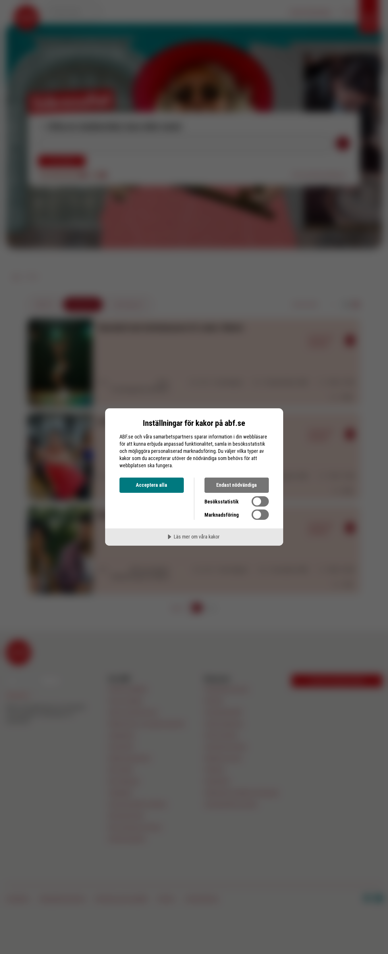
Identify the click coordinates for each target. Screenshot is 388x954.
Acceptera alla (151, 485)
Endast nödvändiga (236, 485)
